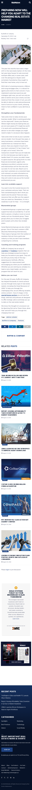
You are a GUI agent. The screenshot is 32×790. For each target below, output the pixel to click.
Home (3, 24)
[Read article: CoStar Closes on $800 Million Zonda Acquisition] (16, 469)
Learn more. (16, 619)
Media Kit (22, 768)
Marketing (20, 721)
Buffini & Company (9, 321)
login (7, 570)
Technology (20, 724)
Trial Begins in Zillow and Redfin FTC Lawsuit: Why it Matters (14, 376)
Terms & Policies (15, 770)
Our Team (22, 765)
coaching (4, 251)
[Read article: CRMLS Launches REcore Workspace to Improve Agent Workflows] (16, 433)
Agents (8, 24)
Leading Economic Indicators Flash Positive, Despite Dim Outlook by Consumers (15, 557)
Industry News (7, 407)
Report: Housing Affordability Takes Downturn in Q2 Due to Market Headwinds (13, 413)
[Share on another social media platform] (27, 326)
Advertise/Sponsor (13, 768)
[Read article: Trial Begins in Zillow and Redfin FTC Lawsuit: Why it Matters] (16, 360)
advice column (11, 317)
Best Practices (5, 724)
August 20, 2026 (6, 524)
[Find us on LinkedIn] (13, 777)
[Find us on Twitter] (4, 777)
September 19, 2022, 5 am (8, 36)
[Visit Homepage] (16, 2)
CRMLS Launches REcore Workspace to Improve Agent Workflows (15, 450)
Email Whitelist (5, 770)
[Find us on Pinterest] (10, 777)
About (3, 765)
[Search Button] (30, 2)
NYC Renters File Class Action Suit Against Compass (14, 521)
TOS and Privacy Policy (23, 755)
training (14, 251)
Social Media (21, 728)
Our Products (14, 765)
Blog (8, 765)
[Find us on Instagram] (7, 777)
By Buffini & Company (7, 34)
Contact (3, 768)
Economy (5, 551)
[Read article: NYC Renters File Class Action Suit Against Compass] (16, 505)
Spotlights (4, 721)
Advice (3, 728)
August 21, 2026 (6, 380)
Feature (21, 321)
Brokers (5, 515)
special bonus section (9, 295)
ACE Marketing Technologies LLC (10, 773)
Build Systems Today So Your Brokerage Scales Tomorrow (16, 594)
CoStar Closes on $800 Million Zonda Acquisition (13, 485)
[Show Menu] (2, 2)
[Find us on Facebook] (1, 777)
